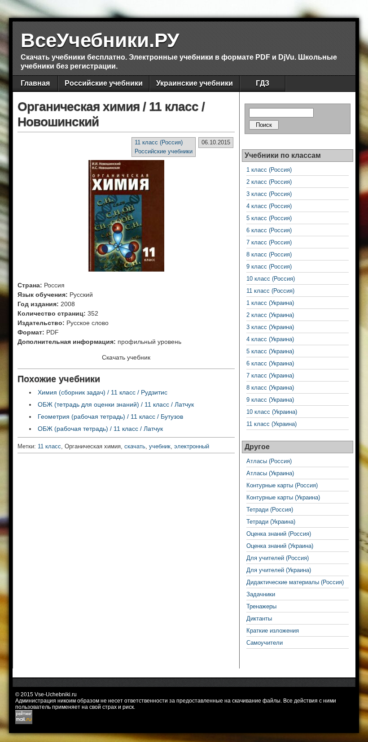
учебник (160, 446)
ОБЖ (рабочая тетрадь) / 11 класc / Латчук (100, 428)
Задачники (260, 594)
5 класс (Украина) (270, 351)
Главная (35, 83)
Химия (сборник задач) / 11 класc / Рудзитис (102, 392)
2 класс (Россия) (269, 181)
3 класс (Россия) (269, 194)
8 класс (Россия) (269, 254)
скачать (134, 446)
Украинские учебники (194, 83)
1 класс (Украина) (270, 302)
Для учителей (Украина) (278, 570)
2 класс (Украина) (270, 315)
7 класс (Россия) (269, 242)
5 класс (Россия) (269, 218)
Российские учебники (104, 83)
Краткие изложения (272, 630)
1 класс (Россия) (269, 169)
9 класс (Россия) (269, 266)
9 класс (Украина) (270, 399)
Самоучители (264, 642)
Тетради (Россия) (269, 509)
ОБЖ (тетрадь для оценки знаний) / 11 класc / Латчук (116, 404)
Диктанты (259, 618)
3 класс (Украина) (270, 327)
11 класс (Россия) (159, 142)
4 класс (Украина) (270, 339)
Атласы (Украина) (270, 473)
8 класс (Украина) (270, 387)
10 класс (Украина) (271, 411)
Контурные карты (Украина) (283, 497)
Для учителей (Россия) (277, 558)
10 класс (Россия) (270, 278)
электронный (191, 446)
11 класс (49, 446)
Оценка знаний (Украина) (279, 545)
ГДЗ (262, 83)
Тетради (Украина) (270, 521)
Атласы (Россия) (269, 461)
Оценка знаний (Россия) (278, 533)
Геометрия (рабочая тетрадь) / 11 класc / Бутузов (110, 416)
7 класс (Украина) (270, 375)
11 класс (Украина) (271, 424)
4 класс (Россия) (269, 206)
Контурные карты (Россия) (282, 485)
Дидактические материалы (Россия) (295, 582)
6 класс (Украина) (270, 363)
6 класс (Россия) (269, 230)
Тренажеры (261, 606)
